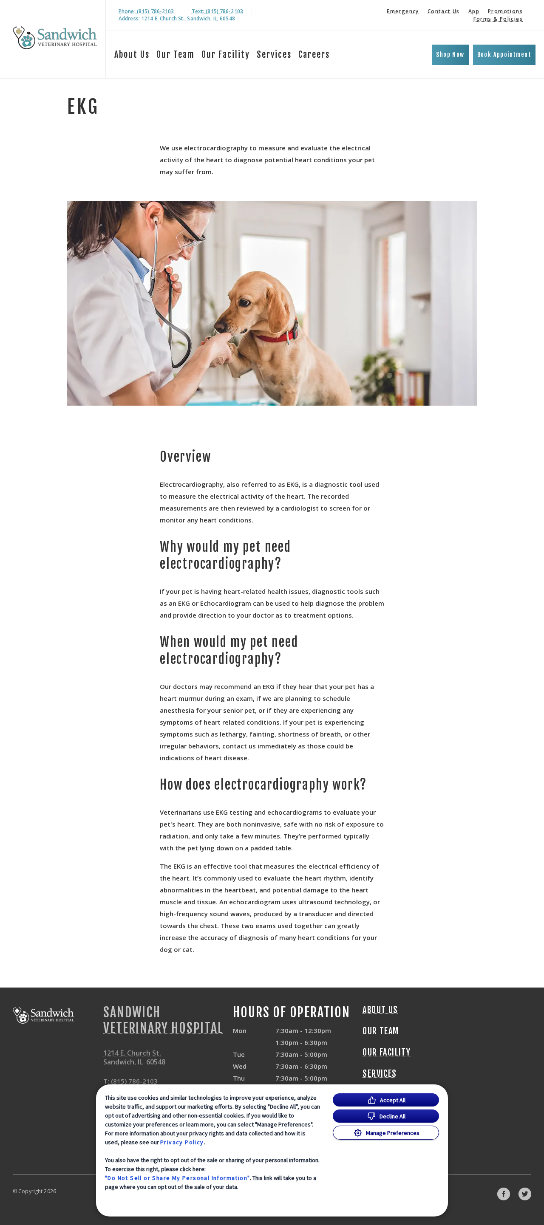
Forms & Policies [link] (498, 19)
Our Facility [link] (225, 54)
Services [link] (274, 54)
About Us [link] (132, 54)
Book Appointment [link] (504, 54)
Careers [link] (314, 54)
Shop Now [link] (450, 54)
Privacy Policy (182, 1142)
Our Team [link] (175, 54)
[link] (55, 37)
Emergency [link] (403, 11)
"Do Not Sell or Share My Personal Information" (177, 1178)
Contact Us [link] (444, 11)
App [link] (473, 11)
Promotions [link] (505, 11)
